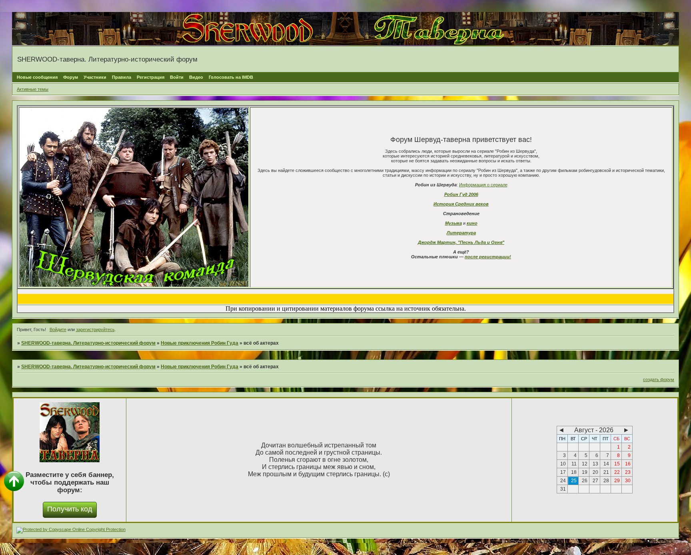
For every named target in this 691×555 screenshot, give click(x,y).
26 (584, 480)
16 (628, 464)
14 (606, 464)
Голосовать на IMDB (231, 77)
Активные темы (32, 89)
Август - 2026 (593, 430)
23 (628, 472)
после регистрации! (488, 256)
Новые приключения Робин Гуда (199, 343)
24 (563, 480)
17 (563, 472)
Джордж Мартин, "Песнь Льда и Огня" (461, 242)
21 (606, 472)
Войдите (58, 329)
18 (574, 472)
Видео (196, 77)
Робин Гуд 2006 (461, 194)
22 (617, 472)
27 (595, 480)
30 (628, 480)
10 (563, 464)
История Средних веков (461, 204)
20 (595, 472)
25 (574, 480)
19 (584, 472)
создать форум (658, 379)
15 (617, 464)
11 (574, 464)
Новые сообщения (37, 77)
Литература (461, 232)
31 (563, 489)
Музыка (453, 223)
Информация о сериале (483, 184)
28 (606, 480)
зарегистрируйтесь (95, 329)
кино (472, 223)
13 (595, 464)
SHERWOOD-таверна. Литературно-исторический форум (88, 343)
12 (584, 464)
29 (617, 480)
